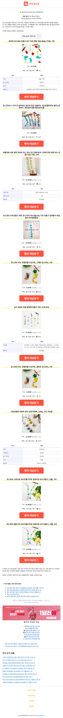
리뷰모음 (31, 701)
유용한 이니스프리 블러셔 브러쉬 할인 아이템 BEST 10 (18, 666)
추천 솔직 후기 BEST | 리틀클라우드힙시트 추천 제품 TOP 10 (25, 588)
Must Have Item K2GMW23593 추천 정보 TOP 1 (17, 677)
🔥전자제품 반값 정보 (31, 628)
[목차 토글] (38, 36)
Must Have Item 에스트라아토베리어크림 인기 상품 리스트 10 (21, 679)
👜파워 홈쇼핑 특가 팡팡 (31, 636)
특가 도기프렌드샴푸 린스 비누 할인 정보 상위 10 (17, 660)
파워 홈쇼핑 (34, 3)
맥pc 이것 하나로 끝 (13, 594)
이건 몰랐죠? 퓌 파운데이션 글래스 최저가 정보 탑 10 (18, 668)
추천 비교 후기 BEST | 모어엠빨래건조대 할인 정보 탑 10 (22, 646)
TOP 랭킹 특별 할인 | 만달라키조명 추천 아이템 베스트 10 (24, 590)
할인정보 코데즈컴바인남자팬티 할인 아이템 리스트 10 (18, 663)
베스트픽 (31, 706)
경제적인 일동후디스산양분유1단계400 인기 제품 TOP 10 (19, 682)
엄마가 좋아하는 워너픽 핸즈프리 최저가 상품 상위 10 (23, 596)
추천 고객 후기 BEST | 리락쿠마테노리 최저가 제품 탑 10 (24, 592)
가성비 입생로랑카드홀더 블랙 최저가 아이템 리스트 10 (18, 657)
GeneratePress (40, 715)
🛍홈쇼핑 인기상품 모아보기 (31, 632)
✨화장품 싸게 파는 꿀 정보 (31, 626)
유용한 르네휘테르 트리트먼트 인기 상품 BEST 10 (17, 671)
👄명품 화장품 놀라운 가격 (31, 630)
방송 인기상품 (31, 690)
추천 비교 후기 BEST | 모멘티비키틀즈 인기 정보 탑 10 (21, 644)
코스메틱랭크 (31, 695)
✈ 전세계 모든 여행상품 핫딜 (31, 639)
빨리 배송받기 (31, 96)
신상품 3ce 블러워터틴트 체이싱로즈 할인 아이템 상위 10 (19, 674)
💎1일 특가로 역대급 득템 (31, 634)
